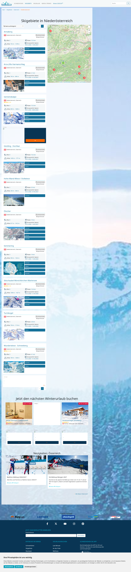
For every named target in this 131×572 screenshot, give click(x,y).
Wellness (55, 551)
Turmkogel (8, 313)
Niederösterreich (25, 9)
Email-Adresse (30, 532)
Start (3, 9)
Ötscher (7, 211)
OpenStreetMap (67, 82)
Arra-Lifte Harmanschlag (14, 64)
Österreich (16, 9)
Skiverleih (27, 120)
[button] (90, 48)
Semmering (9, 246)
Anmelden (81, 535)
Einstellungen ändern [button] (30, 566)
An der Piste (56, 548)
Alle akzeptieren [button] (9, 566)
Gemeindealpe (10, 97)
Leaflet (60, 82)
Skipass (27, 52)
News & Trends (46, 3)
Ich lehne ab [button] (19, 566)
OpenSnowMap (82, 82)
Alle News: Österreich (81, 494)
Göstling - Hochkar (12, 146)
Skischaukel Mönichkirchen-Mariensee (20, 280)
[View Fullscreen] (89, 27)
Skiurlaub (36, 3)
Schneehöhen (18, 3)
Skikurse (27, 235)
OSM (78, 82)
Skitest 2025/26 (57, 3)
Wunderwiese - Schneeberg (16, 345)
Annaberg (8, 31)
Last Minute (56, 546)
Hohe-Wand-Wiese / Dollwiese (17, 178)
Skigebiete (28, 3)
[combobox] (13, 26)
